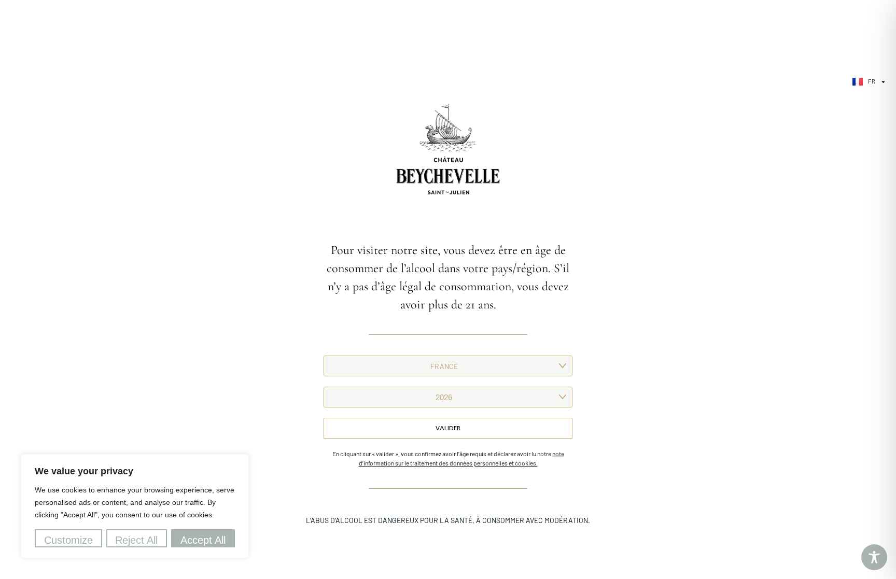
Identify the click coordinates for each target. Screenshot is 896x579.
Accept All (203, 540)
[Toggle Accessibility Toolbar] (874, 557)
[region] (135, 506)
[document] (448, 289)
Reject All (136, 540)
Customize (68, 540)
